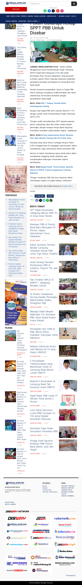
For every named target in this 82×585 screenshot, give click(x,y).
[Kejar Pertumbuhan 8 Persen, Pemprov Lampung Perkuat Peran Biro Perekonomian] (10, 112)
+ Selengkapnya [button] (70, 575)
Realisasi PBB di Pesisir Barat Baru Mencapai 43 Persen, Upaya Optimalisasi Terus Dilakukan (43, 230)
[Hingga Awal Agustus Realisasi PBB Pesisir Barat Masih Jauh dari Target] (68, 445)
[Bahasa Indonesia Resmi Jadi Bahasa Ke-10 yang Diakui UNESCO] (68, 351)
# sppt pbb (40, 196)
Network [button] (15, 9)
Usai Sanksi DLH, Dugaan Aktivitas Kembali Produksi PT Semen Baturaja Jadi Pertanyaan (21, 58)
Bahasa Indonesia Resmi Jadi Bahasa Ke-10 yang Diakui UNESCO (43, 349)
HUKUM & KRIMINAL (11, 21)
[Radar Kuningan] (17, 544)
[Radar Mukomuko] (65, 557)
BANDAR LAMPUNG (40, 16)
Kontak (44, 486)
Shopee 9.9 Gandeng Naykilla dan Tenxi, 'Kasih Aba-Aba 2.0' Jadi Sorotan (16, 216)
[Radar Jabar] (65, 551)
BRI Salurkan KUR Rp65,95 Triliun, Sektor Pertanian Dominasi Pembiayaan (22, 340)
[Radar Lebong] (41, 564)
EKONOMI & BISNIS (64, 16)
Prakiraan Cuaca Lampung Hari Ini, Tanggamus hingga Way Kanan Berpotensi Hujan (15, 228)
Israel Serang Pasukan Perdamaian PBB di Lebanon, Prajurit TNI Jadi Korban (44, 267)
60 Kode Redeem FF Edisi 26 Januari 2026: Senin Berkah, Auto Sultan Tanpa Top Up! (21, 458)
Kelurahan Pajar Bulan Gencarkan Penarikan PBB (44, 430)
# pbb (50, 196)
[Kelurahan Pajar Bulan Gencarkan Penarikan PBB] (68, 432)
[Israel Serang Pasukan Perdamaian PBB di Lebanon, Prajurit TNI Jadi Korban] (68, 267)
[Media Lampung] (17, 525)
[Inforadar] (65, 531)
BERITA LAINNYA (33, 21)
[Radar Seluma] (65, 564)
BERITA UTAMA (15, 16)
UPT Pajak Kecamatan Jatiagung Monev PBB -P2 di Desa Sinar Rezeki (44, 213)
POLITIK (73, 16)
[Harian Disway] (41, 518)
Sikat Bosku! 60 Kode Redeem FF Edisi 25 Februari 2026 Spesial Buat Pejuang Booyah (22, 401)
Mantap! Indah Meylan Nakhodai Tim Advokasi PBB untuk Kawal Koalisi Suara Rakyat (43, 316)
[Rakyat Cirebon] (65, 525)
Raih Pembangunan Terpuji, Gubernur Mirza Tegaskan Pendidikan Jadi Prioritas (23, 27)
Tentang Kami (47, 490)
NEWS (8, 16)
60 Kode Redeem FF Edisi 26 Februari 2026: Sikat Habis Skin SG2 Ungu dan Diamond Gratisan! (21, 372)
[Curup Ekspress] (41, 557)
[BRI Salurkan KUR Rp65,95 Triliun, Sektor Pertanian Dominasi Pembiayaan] (10, 335)
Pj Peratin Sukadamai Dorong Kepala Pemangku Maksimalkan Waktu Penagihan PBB (43, 299)
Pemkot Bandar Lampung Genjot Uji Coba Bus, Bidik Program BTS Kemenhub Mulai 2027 (15, 270)
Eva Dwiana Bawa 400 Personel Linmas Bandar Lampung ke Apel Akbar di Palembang (16, 255)
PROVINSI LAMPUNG (27, 16)
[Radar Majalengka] (41, 544)
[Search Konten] (74, 3)
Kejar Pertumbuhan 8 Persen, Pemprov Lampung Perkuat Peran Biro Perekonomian (23, 116)
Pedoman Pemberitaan (49, 492)
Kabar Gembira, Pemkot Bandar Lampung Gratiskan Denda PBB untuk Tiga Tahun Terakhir (44, 249)
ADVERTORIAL (22, 21)
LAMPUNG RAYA (51, 16)
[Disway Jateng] (41, 538)
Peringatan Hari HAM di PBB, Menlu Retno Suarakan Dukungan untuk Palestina (44, 333)
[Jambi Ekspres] (41, 531)
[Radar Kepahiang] (17, 557)
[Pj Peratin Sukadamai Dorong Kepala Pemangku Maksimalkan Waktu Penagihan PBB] (68, 298)
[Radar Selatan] (41, 570)
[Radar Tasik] (65, 518)
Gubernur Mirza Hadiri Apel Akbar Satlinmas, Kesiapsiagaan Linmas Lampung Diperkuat (23, 88)
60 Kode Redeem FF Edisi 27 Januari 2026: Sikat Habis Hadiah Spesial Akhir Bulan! (22, 430)
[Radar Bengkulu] (17, 564)
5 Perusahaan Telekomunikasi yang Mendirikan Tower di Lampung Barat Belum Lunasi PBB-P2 (42, 367)
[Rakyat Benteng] (17, 570)
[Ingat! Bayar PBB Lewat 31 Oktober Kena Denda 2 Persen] (68, 400)
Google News (67, 186)
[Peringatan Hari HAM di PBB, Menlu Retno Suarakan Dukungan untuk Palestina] (68, 333)
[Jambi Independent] (17, 531)
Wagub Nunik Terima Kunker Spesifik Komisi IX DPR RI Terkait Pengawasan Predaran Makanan (51, 170)
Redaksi (44, 488)
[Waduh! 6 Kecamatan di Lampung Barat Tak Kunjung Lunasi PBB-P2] (68, 386)
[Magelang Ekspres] (65, 538)
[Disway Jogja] (65, 544)
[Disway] (17, 518)
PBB (57, 73)
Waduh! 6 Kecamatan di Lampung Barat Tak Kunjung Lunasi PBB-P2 (42, 384)
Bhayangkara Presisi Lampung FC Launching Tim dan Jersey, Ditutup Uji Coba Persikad (22, 145)
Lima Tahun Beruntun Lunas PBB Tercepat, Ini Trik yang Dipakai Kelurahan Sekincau (42, 415)
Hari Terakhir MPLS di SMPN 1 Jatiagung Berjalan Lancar (41, 282)
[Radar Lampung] (17, 538)
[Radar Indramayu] (41, 525)
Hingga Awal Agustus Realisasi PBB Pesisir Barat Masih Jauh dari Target (42, 445)
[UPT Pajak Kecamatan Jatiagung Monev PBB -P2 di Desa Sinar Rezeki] (68, 214)
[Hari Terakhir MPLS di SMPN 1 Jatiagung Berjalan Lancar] (68, 284)
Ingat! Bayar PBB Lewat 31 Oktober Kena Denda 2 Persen (44, 398)
